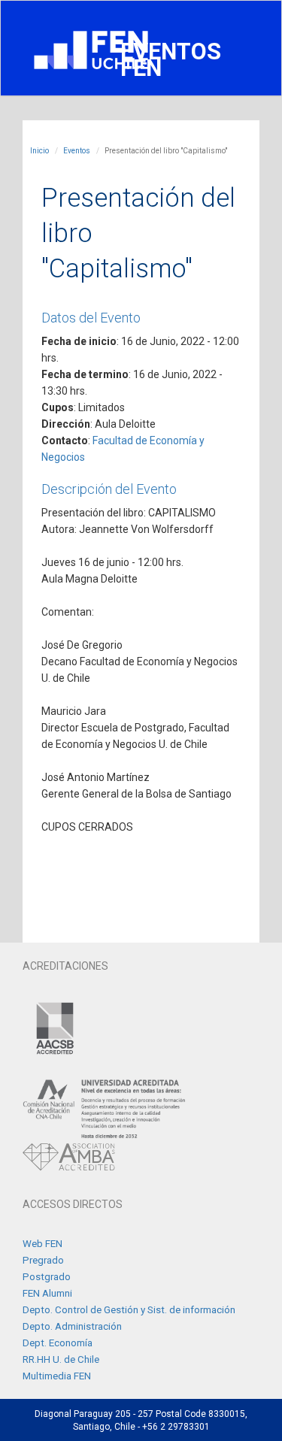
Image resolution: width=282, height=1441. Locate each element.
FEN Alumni (47, 1293)
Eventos (76, 151)
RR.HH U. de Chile (61, 1359)
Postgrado (47, 1276)
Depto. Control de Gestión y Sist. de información (129, 1309)
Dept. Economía (57, 1343)
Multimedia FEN (57, 1376)
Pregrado (43, 1260)
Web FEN (42, 1243)
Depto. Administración (72, 1326)
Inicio (39, 151)
